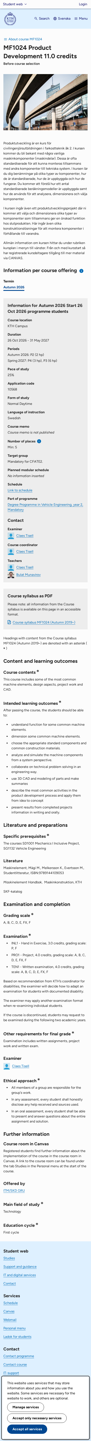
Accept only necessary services (36, 1418)
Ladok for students (17, 1337)
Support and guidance (20, 1267)
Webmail (10, 1320)
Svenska (64, 18)
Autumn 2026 (13, 287)
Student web (13, 4)
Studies (9, 1258)
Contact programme (18, 1356)
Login (83, 4)
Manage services (25, 1407)
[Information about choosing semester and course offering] (81, 271)
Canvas (8, 1311)
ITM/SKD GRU (14, 1191)
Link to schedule (20, 490)
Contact (9, 1283)
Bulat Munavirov (28, 574)
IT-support (11, 1373)
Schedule (10, 1303)
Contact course (15, 1364)
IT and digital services (19, 1275)
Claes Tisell (24, 535)
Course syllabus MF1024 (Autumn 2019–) (44, 622)
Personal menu (14, 1328)
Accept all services (27, 1429)
